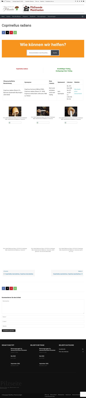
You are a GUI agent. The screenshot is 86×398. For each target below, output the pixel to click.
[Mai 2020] (5, 358)
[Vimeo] (81, 1)
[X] (79, 1)
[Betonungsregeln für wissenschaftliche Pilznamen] (5, 350)
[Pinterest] (11, 32)
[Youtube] (83, 1)
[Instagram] (77, 1)
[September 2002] (5, 365)
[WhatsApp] (15, 32)
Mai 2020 (13, 356)
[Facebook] (75, 1)
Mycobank (77, 89)
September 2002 (15, 363)
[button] (82, 17)
